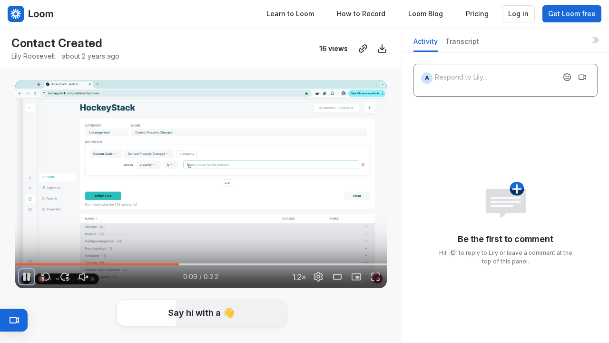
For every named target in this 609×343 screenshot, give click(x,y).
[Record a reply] (582, 77)
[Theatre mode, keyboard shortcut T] (337, 276)
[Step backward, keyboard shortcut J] (45, 276)
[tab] (425, 44)
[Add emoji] (567, 77)
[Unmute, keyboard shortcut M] (83, 276)
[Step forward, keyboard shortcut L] (64, 276)
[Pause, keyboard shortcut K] (26, 276)
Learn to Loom (290, 14)
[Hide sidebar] (595, 40)
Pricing (477, 14)
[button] (201, 313)
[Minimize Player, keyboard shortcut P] (356, 276)
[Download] (382, 48)
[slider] (201, 264)
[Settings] (318, 276)
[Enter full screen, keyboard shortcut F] (375, 276)
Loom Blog (425, 14)
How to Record (361, 14)
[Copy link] (363, 48)
